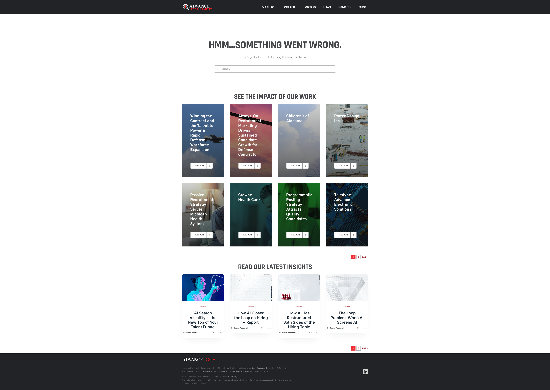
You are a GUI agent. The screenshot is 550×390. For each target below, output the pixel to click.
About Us (232, 377)
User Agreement (259, 368)
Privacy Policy (209, 371)
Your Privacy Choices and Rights (236, 371)
